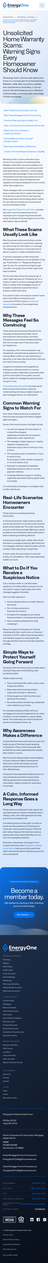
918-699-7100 (38, 1183)
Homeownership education (15, 386)
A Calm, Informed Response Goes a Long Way (24, 151)
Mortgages (7, 1004)
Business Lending (10, 1035)
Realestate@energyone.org (33, 1204)
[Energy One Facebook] (38, 1219)
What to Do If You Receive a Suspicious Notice (16, 132)
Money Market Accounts (12, 987)
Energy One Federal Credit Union (20, 209)
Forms (5, 1094)
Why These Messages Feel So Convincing (22, 115)
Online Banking (9, 977)
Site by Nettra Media (10, 1255)
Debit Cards (7, 967)
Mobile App (7, 981)
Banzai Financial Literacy (13, 1062)
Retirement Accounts (11, 991)
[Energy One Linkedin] (32, 1219)
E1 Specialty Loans (10, 1025)
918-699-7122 (38, 1193)
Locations (7, 1052)
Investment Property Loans (13, 1032)
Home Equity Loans (10, 1011)
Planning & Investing (11, 984)
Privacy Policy (8, 1235)
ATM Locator (8, 1048)
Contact (6, 1078)
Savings (6, 963)
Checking (6, 960)
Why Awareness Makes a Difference (20, 146)
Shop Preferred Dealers (12, 1018)
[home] (16, 5)
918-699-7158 (38, 1199)
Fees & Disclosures (9, 1249)
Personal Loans (9, 1021)
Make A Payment (9, 1007)
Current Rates (8, 1001)
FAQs (5, 1091)
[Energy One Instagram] (45, 1219)
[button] (42, 5)
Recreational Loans (10, 1028)
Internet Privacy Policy (11, 1239)
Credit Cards (8, 970)
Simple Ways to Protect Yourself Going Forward (18, 140)
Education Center (10, 1098)
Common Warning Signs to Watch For (21, 120)
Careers (6, 1081)
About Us (6, 1074)
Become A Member (10, 1045)
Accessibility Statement (11, 1244)
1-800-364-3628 (37, 1188)
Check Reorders (9, 1055)
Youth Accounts (9, 974)
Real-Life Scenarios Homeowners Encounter (24, 125)
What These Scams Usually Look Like (20, 110)
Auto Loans (7, 1014)
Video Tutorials (9, 1059)
